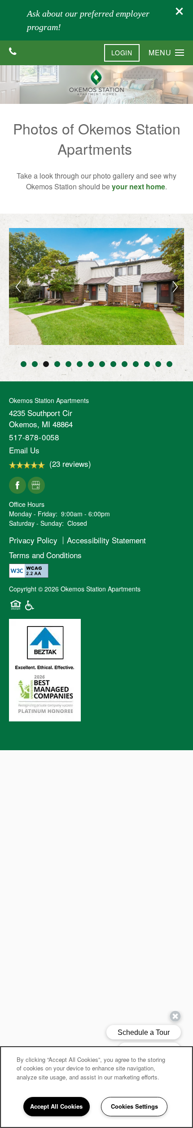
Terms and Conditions (45, 554)
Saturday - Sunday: (36, 523)
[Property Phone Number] (13, 52)
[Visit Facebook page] (17, 486)
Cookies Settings (134, 1106)
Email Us (24, 450)
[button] (179, 11)
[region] (96, 1087)
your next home (138, 186)
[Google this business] (36, 486)
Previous (18, 286)
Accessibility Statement (106, 540)
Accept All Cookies (56, 1106)
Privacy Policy (33, 540)
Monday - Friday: (33, 513)
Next (175, 286)
